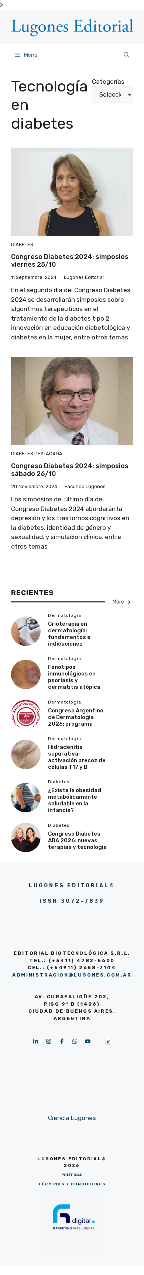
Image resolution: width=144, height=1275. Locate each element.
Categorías (108, 81)
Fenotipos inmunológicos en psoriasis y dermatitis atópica (74, 677)
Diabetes (22, 244)
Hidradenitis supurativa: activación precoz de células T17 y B (77, 757)
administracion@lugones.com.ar (71, 975)
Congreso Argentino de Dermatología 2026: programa (75, 717)
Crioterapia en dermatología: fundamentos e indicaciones (69, 634)
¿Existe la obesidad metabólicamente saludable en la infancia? (74, 800)
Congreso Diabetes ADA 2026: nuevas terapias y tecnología (77, 840)
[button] (126, 55)
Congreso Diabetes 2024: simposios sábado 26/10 (69, 470)
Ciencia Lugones (72, 1118)
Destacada (48, 453)
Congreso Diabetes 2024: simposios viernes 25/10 (69, 261)
